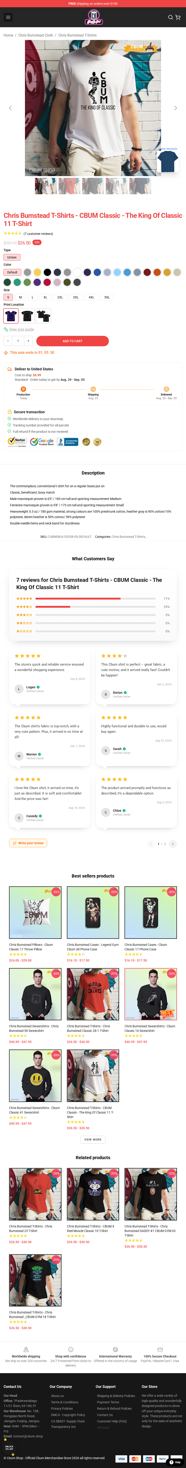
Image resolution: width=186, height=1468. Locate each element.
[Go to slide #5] (140, 186)
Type (7, 250)
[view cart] (178, 17)
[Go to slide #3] (93, 186)
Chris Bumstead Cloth (35, 35)
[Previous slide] (10, 108)
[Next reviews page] (173, 844)
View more (93, 1139)
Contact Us (105, 1415)
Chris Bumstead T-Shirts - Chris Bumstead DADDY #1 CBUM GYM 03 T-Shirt (150, 1231)
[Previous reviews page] (151, 844)
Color (7, 264)
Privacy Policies (62, 1408)
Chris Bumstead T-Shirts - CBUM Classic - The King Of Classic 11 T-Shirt (90, 1112)
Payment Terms (108, 1402)
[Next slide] (175, 108)
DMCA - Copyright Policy (68, 1415)
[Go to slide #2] (69, 186)
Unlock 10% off (9, 1448)
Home (8, 35)
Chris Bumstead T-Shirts (77, 35)
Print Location (14, 304)
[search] (170, 17)
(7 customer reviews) (38, 234)
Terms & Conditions (64, 1402)
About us (57, 1396)
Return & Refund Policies (114, 1408)
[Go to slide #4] (116, 186)
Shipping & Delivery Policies (116, 1396)
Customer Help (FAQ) (112, 1421)
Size (7, 290)
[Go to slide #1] (46, 186)
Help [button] (178, 1462)
